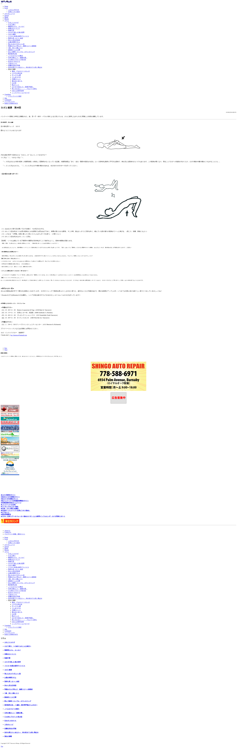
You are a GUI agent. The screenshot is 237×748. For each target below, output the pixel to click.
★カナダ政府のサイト (8, 495)
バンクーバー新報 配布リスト (14, 534)
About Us (7, 530)
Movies (6, 19)
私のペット (15, 85)
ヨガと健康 (12, 34)
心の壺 (14, 83)
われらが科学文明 (18, 90)
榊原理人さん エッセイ (16, 26)
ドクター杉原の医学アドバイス (18, 36)
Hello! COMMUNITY (11, 103)
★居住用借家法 (6, 514)
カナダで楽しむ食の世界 (16, 32)
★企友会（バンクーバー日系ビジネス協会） (15, 510)
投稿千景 (11, 30)
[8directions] (10, 451)
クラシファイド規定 (14, 96)
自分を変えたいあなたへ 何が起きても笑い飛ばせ (25, 67)
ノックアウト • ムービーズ (20, 92)
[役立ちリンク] (10, 522)
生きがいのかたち (14, 61)
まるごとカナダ (13, 22)
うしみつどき (16, 77)
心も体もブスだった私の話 (17, 59)
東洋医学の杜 (12, 53)
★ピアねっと (5, 512)
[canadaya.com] (10, 455)
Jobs (5, 98)
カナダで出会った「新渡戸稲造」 (23, 87)
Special (6, 15)
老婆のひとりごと (14, 28)
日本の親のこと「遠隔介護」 (17, 57)
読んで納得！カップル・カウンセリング (21, 52)
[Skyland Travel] (10, 420)
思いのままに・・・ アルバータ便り (24, 89)
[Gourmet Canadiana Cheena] (10, 416)
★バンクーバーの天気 (8, 504)
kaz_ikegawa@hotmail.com (19, 335)
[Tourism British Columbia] (10, 474)
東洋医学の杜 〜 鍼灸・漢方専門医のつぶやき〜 (20, 705)
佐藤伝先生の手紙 (14, 65)
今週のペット (16, 79)
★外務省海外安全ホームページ (11, 502)
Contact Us (7, 532)
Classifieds (7, 94)
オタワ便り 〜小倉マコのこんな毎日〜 (17, 646)
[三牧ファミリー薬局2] (10, 436)
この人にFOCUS (13, 10)
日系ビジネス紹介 (14, 12)
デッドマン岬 (16, 75)
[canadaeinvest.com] (10, 424)
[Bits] (10, 444)
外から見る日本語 (14, 40)
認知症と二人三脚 (14, 50)
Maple (6, 17)
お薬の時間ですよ (14, 42)
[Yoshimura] (10, 432)
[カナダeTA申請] (10, 412)
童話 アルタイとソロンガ (21, 71)
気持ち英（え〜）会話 (15, 38)
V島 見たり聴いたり (15, 48)
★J (2, 516)
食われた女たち (17, 81)
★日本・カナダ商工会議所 (10, 508)
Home (6, 6)
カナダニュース (9, 13)
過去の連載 (8, 736)
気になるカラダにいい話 (16, 44)
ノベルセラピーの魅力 (15, 55)
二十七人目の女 (17, 73)
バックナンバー (9, 101)
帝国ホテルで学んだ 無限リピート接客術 (22, 46)
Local (6, 8)
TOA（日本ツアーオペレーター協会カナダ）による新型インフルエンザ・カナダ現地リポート (34, 516)
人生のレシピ (12, 63)
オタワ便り (12, 24)
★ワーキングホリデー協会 (9, 506)
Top (2, 746)
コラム (6, 20)
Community (7, 100)
